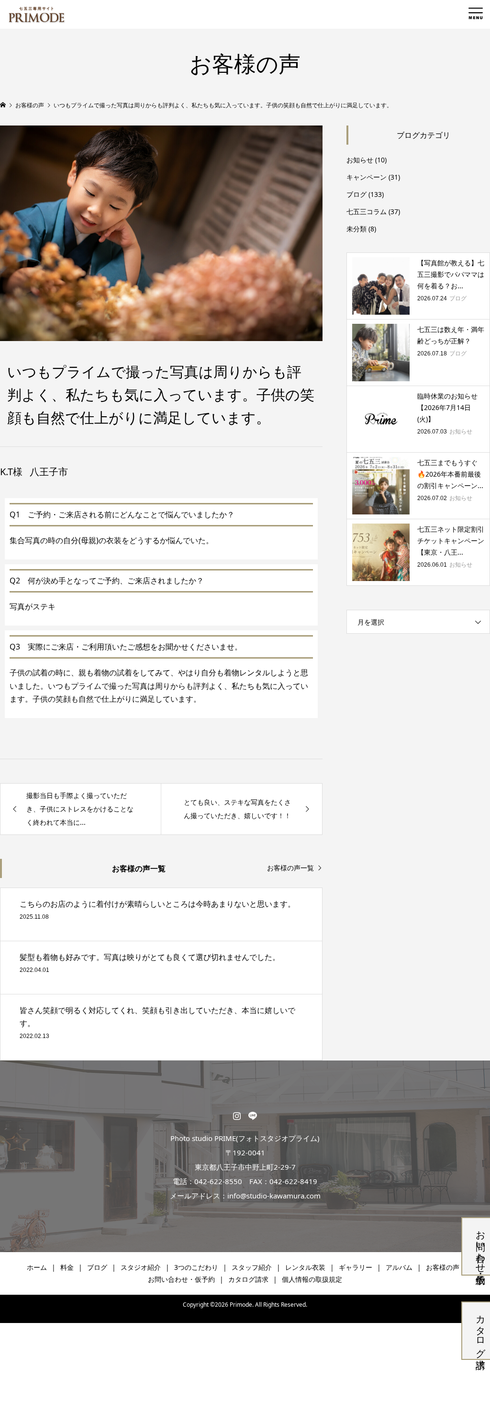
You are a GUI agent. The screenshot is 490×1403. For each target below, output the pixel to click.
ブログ (356, 194)
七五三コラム (366, 211)
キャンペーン (366, 177)
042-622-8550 (218, 1181)
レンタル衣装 (305, 1267)
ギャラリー (355, 1267)
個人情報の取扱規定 (312, 1279)
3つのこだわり (196, 1267)
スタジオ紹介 (141, 1267)
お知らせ (359, 159)
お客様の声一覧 (290, 868)
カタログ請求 (480, 1331)
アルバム (399, 1267)
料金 (67, 1267)
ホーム (37, 1267)
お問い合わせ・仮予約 (480, 1246)
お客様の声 (442, 1267)
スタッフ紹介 (252, 1267)
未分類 (356, 228)
